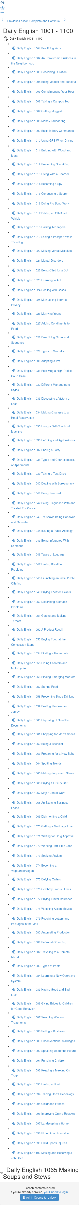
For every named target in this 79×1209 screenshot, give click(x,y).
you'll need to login (56, 1192)
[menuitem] (2, 9)
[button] (2, 4)
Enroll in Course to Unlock (39, 1197)
